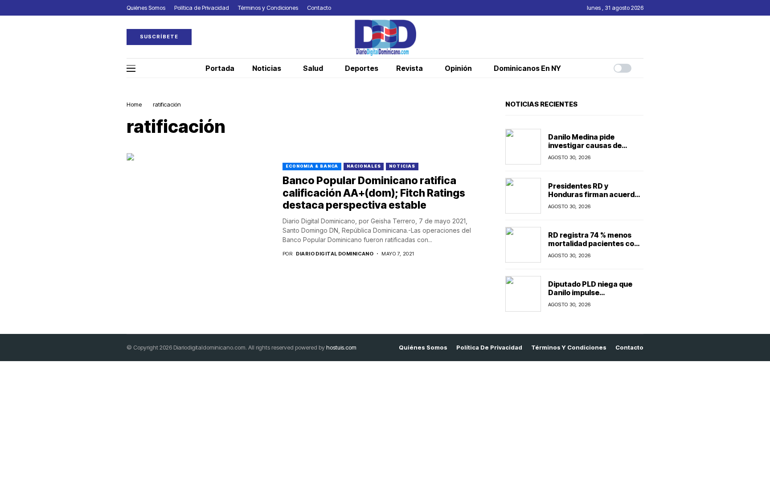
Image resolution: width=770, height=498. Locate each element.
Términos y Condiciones (568, 347)
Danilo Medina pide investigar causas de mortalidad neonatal (585, 145)
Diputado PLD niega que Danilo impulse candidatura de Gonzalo (590, 292)
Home (134, 104)
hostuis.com (341, 347)
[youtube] (641, 37)
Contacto (629, 347)
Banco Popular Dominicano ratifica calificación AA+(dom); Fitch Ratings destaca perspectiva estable (374, 192)
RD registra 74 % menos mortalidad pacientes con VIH (593, 243)
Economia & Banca (312, 166)
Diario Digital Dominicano (334, 254)
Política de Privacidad (489, 347)
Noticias (402, 166)
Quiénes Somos (423, 347)
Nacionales (364, 166)
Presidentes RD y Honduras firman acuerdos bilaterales (595, 194)
